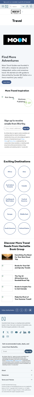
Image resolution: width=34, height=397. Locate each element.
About (4, 370)
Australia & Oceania (10, 186)
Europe (9, 214)
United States (24, 228)
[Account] (27, 6)
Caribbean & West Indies (10, 200)
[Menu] (3, 6)
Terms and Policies (8, 380)
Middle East (24, 214)
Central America (24, 200)
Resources (5, 375)
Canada (24, 186)
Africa (10, 172)
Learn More (6, 82)
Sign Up (26, 128)
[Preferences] (23, 6)
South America (10, 228)
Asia (24, 172)
